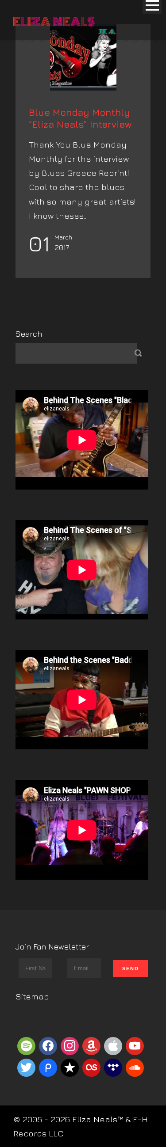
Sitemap (32, 996)
